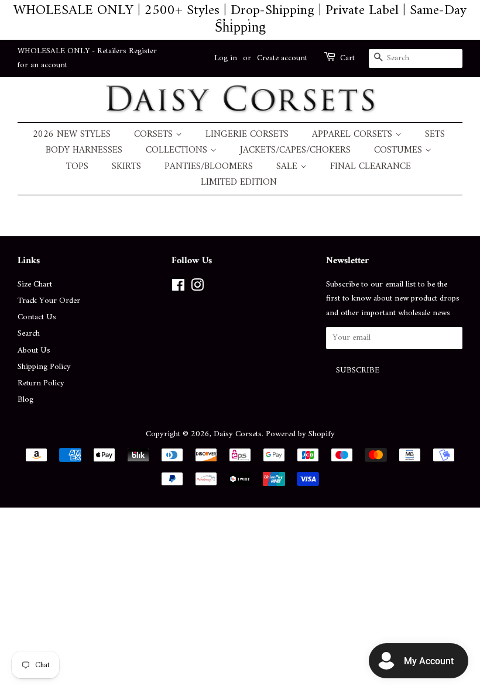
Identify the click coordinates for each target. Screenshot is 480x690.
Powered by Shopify (300, 434)
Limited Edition (239, 183)
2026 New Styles (72, 135)
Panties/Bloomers (208, 167)
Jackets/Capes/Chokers (295, 150)
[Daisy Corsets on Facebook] (178, 288)
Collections (178, 150)
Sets (435, 135)
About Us (34, 350)
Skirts (126, 167)
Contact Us (37, 317)
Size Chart (35, 284)
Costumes (399, 150)
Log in (225, 58)
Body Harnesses (84, 150)
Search (29, 333)
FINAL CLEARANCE (370, 167)
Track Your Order (49, 301)
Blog (25, 399)
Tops (77, 167)
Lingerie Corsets (247, 135)
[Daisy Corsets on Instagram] (197, 288)
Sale (288, 167)
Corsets (155, 135)
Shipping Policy (44, 367)
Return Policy (41, 383)
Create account (282, 58)
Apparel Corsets (353, 135)
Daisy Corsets (238, 434)
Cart (347, 58)
